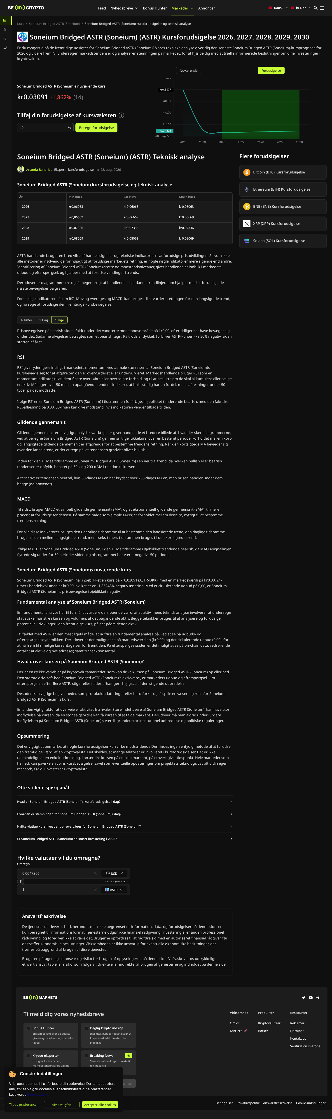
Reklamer (297, 1023)
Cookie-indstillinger (311, 1103)
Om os (235, 1023)
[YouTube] (311, 998)
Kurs (20, 23)
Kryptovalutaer (269, 1023)
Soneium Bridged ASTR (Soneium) (54, 23)
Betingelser (224, 1103)
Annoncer (206, 8)
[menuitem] (6, 20)
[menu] (6, 34)
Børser (263, 1031)
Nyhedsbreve (121, 8)
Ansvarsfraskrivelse (277, 1103)
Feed (102, 8)
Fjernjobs (297, 1031)
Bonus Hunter (155, 8)
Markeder (179, 8)
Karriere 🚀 (238, 1031)
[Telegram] (318, 998)
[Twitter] (303, 998)
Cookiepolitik (38, 1094)
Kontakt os (298, 1038)
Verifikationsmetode (305, 1046)
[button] (125, 802)
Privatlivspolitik (248, 1103)
